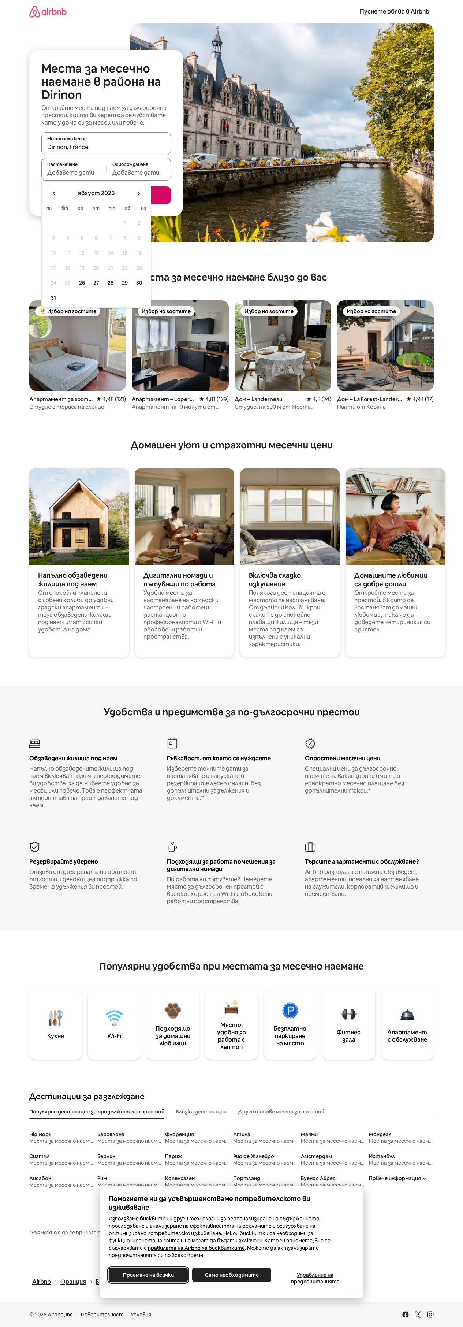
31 (53, 297)
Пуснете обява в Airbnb (394, 11)
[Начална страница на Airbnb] (48, 11)
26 (82, 282)
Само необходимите (231, 1275)
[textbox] (73, 172)
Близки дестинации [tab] (201, 1111)
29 (125, 282)
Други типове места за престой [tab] (281, 1111)
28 (110, 282)
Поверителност (102, 1314)
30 (139, 282)
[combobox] (106, 146)
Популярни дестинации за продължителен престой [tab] (96, 1111)
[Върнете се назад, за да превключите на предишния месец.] (54, 193)
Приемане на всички (148, 1275)
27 (96, 282)
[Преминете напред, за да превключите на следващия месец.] (138, 193)
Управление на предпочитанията (315, 1278)
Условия (141, 1314)
